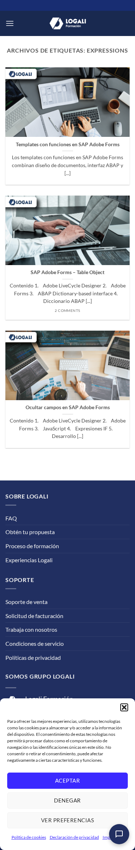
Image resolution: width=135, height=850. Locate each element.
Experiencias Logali (29, 559)
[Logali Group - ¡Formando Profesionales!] (67, 23)
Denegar (67, 800)
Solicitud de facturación (34, 615)
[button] (124, 707)
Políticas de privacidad (33, 657)
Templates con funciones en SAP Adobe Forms (68, 144)
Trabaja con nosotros (31, 629)
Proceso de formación (32, 545)
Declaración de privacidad (74, 837)
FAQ (11, 518)
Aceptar (67, 780)
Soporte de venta (26, 601)
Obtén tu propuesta (30, 531)
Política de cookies (29, 837)
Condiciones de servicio (34, 643)
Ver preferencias (67, 820)
